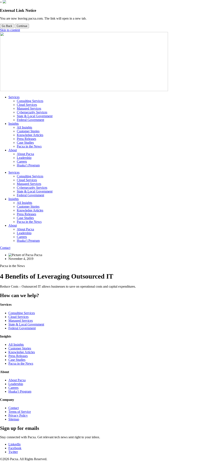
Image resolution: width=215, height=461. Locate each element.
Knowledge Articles (30, 135)
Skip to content (10, 30)
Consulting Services (30, 101)
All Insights (24, 127)
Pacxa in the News (29, 146)
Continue (22, 26)
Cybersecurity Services (32, 112)
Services (14, 97)
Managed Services (29, 108)
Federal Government (30, 120)
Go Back (7, 26)
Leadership (24, 157)
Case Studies (25, 142)
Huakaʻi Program (28, 165)
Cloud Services (27, 104)
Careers (22, 161)
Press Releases (26, 139)
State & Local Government (34, 116)
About (12, 150)
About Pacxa (25, 154)
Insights (13, 123)
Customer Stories (28, 131)
